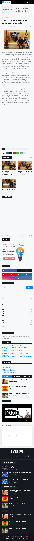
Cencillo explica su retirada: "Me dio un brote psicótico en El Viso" (9, 173)
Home (7, 538)
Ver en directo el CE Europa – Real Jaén (12, 346)
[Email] (21, 153)
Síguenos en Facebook (9, 370)
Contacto (4, 366)
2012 (17, 322)
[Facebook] (7, 153)
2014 (17, 318)
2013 (17, 320)
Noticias (18, 149)
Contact (18, 538)
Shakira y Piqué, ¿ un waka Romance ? (19, 393)
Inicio (3, 17)
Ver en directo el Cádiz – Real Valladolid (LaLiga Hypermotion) (15, 354)
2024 (17, 296)
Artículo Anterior (6, 235)
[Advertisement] (17, 127)
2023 (17, 298)
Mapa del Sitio (7, 369)
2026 (17, 291)
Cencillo (7, 17)
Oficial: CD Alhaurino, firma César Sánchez (18, 480)
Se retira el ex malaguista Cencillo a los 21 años (9, 190)
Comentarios (27, 376)
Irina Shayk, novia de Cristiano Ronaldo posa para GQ (20, 380)
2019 (17, 307)
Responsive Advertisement (17, 436)
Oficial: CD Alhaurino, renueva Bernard (20, 472)
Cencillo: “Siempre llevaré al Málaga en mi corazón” (25, 172)
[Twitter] (10, 153)
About (12, 538)
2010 (17, 327)
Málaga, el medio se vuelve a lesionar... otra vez (20, 466)
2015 (17, 316)
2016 (17, 313)
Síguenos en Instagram (9, 372)
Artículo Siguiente (27, 235)
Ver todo (30, 157)
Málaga (13, 149)
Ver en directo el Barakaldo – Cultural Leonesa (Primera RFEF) (17, 357)
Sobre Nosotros (7, 367)
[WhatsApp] (17, 153)
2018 (17, 309)
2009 (17, 329)
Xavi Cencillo (25, 149)
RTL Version (25, 538)
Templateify (14, 536)
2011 (17, 324)
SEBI (27, 536)
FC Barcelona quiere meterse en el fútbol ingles (20, 387)
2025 (17, 294)
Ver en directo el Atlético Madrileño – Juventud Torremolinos (14, 348)
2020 (17, 305)
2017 (17, 311)
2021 (17, 302)
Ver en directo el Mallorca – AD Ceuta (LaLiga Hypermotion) (14, 351)
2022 (17, 300)
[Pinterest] (14, 153)
